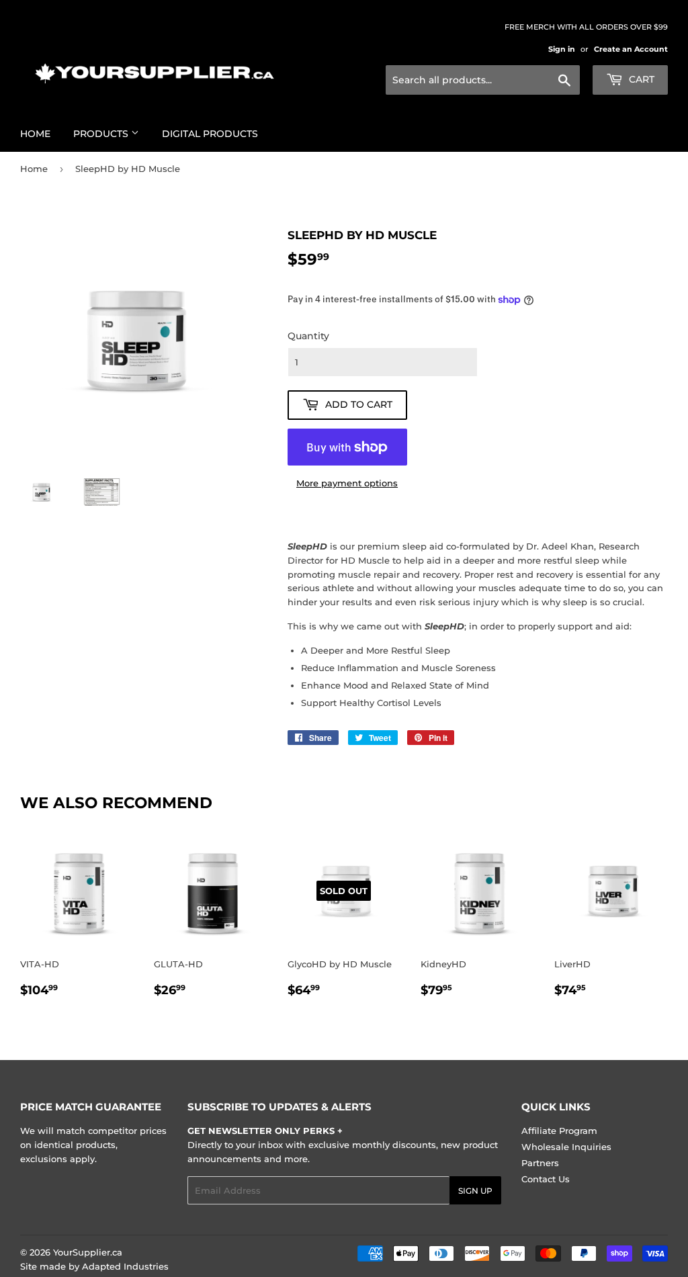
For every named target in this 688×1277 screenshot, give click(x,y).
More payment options (347, 483)
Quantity (308, 336)
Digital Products (210, 134)
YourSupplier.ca (87, 1252)
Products (102, 134)
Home (35, 134)
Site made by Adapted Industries (94, 1266)
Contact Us (545, 1179)
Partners (540, 1162)
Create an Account (631, 49)
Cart (640, 79)
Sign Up (475, 1191)
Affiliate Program (559, 1130)
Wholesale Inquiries (566, 1146)
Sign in (561, 49)
